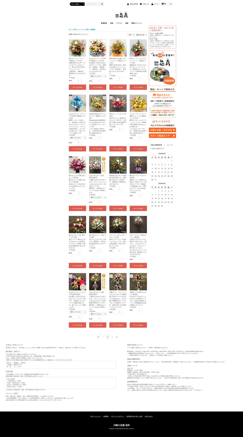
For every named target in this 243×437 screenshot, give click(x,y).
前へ (98, 337)
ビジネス (81, 29)
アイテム (119, 23)
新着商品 (104, 23)
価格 (126, 23)
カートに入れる (77, 87)
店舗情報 (106, 416)
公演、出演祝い (91, 29)
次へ (117, 337)
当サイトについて (95, 416)
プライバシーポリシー (117, 416)
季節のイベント (136, 23)
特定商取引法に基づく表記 (134, 416)
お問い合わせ (149, 416)
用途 (111, 23)
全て (70, 29)
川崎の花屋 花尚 (121, 425)
